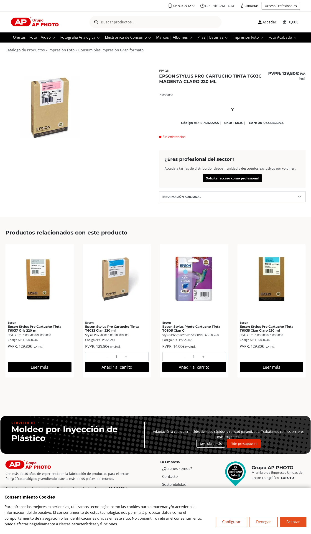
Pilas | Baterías (210, 37)
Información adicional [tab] (181, 197)
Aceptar (293, 521)
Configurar (231, 521)
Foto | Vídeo (40, 37)
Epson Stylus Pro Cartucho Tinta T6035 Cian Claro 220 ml (266, 328)
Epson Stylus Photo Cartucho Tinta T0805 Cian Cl (191, 328)
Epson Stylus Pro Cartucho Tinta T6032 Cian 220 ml (112, 328)
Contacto (170, 476)
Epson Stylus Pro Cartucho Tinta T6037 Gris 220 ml (34, 328)
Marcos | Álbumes (172, 37)
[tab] (50, 149)
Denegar (263, 521)
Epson (164, 70)
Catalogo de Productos (25, 50)
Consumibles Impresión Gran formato (111, 50)
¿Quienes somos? (177, 468)
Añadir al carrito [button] (117, 367)
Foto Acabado (280, 37)
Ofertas (19, 37)
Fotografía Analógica (77, 37)
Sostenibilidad (174, 484)
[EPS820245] (50, 108)
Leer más (39, 367)
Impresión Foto (246, 37)
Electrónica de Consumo (126, 37)
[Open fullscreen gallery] (90, 149)
